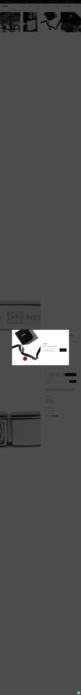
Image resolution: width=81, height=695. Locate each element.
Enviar (63, 350)
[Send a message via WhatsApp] (78, 692)
